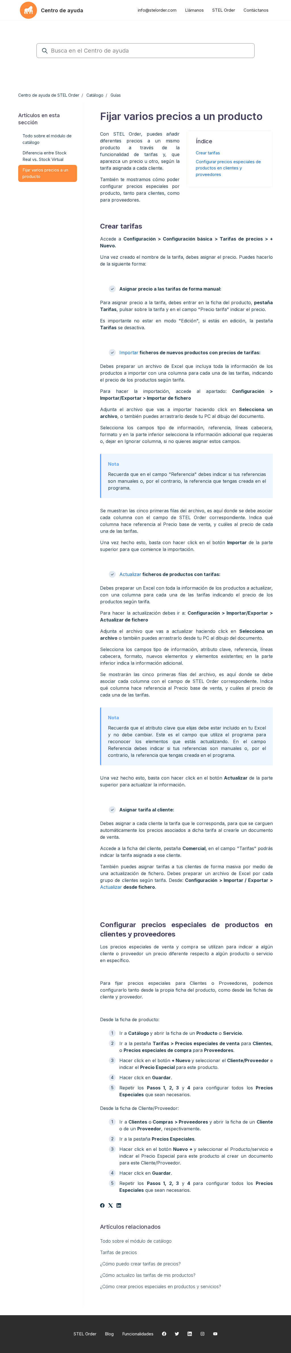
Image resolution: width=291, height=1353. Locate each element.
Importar (128, 352)
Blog (109, 1334)
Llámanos (194, 10)
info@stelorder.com (157, 10)
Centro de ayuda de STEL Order (48, 95)
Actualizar (130, 574)
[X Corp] (110, 1206)
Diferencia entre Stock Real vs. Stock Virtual (44, 156)
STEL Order (223, 10)
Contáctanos (256, 10)
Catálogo (94, 95)
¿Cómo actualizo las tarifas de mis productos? (148, 1275)
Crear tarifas (208, 153)
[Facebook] (102, 1206)
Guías (116, 95)
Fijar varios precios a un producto (45, 173)
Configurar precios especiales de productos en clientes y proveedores (228, 168)
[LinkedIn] (119, 1206)
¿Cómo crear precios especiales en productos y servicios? (160, 1286)
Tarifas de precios (118, 1252)
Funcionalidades (137, 1334)
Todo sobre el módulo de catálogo (136, 1241)
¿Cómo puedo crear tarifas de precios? (140, 1264)
